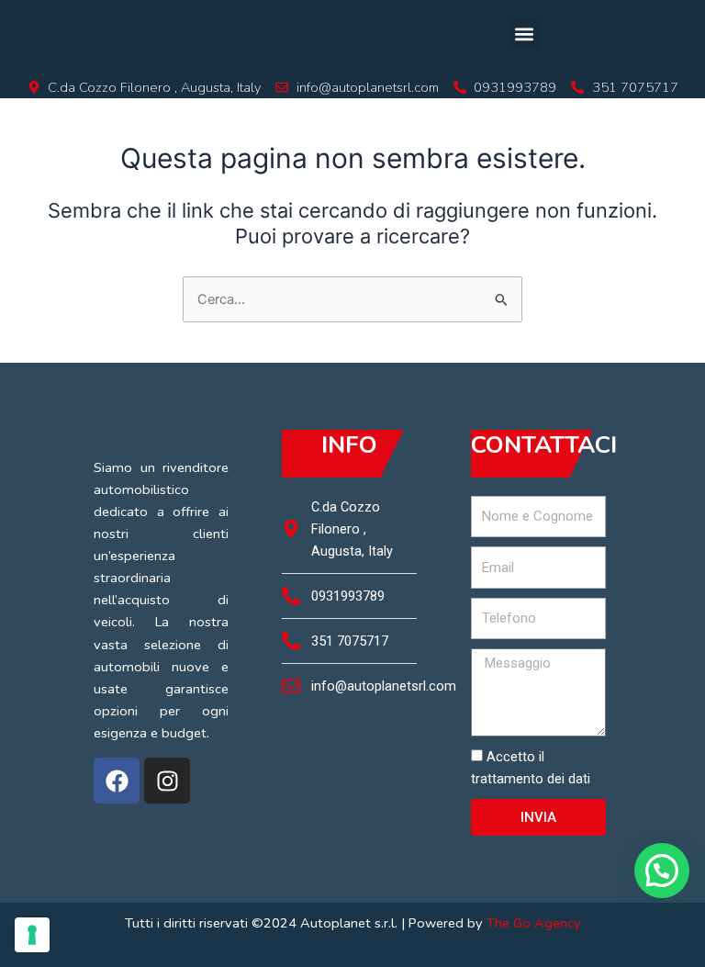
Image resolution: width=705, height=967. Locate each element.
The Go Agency (534, 923)
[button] (524, 33)
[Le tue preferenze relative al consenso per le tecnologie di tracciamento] (32, 934)
